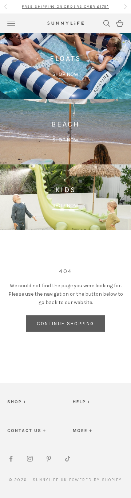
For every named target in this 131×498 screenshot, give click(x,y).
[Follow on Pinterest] (48, 458)
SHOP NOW (65, 74)
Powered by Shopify (95, 480)
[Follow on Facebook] (11, 458)
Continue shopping (66, 323)
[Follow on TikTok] (67, 458)
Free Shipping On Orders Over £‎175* (65, 6)
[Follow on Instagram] (29, 458)
